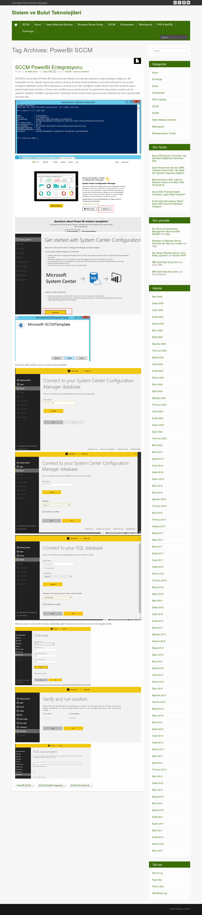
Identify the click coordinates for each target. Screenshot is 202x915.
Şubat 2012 (158, 810)
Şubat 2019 (158, 458)
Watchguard (145, 24)
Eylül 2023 (157, 431)
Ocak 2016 (157, 614)
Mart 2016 (157, 600)
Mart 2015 (157, 661)
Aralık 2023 (157, 418)
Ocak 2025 (157, 364)
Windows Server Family (90, 24)
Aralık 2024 (157, 370)
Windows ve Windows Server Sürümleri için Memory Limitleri (167, 242)
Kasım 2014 (158, 681)
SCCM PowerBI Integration (51, 785)
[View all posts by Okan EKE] (54, 71)
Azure (155, 72)
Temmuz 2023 (159, 438)
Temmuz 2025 (159, 350)
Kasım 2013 (158, 749)
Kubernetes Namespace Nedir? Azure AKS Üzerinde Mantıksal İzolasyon (168, 203)
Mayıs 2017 (158, 532)
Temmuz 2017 (159, 519)
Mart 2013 (157, 776)
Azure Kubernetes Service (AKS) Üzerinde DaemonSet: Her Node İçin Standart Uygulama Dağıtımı (168, 170)
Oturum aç (157, 872)
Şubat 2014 (158, 729)
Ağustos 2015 (159, 634)
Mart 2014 (157, 722)
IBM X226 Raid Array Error (165, 262)
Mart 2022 (157, 445)
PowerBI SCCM (24, 785)
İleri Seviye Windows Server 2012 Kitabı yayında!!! (169, 254)
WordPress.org (159, 893)
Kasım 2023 (158, 424)
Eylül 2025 (157, 337)
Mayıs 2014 (158, 708)
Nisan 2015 (157, 654)
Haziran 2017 (159, 526)
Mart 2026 (157, 296)
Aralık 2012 (157, 783)
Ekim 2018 (157, 485)
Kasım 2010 (158, 843)
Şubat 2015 (158, 668)
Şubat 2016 (158, 607)
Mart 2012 (157, 803)
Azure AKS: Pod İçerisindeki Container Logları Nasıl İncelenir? (168, 193)
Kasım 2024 (158, 377)
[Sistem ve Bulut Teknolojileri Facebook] (179, 2)
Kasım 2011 (158, 823)
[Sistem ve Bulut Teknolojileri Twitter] (188, 2)
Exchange (28, 31)
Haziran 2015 (159, 641)
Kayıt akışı (157, 879)
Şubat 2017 (158, 553)
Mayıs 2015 (158, 647)
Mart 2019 (157, 451)
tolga (167, 233)
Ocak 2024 (157, 411)
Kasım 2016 (158, 573)
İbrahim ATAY (179, 255)
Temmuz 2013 (159, 769)
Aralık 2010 (157, 837)
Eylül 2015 (157, 627)
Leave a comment (81, 71)
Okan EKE (47, 71)
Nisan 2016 (157, 593)
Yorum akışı (158, 886)
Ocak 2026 (157, 310)
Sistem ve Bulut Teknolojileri (46, 12)
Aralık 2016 (157, 566)
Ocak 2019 (157, 465)
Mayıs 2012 (158, 796)
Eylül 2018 (157, 492)
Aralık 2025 (157, 316)
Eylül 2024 (157, 391)
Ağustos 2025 (159, 343)
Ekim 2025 (157, 330)
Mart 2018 (157, 512)
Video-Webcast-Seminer (59, 24)
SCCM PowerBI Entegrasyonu (49, 66)
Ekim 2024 (157, 384)
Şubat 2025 (158, 357)
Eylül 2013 (157, 762)
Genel (37, 24)
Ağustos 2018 (159, 499)
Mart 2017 (157, 546)
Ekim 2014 (157, 688)
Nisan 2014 (157, 715)
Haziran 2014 (159, 701)
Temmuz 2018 (159, 505)
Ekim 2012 (157, 789)
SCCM (26, 24)
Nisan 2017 (157, 539)
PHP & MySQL (165, 24)
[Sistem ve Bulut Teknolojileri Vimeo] (184, 2)
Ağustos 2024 (159, 397)
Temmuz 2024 (159, 404)
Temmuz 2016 (159, 580)
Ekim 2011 (157, 830)
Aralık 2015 (157, 620)
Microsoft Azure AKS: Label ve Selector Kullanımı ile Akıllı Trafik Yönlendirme (168, 182)
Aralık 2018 (157, 472)
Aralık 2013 (157, 742)
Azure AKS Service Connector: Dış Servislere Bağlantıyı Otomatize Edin (169, 158)
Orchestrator (127, 24)
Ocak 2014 (157, 735)
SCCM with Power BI (80, 785)
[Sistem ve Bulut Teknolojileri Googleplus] (175, 2)
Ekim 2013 (157, 756)
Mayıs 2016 (158, 587)
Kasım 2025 (158, 323)
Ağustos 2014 (159, 695)
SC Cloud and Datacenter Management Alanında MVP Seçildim (166, 231)
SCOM (111, 24)
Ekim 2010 (157, 850)
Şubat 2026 (158, 303)
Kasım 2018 (158, 478)
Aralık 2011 (157, 816)
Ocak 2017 (157, 560)
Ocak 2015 (157, 674)
